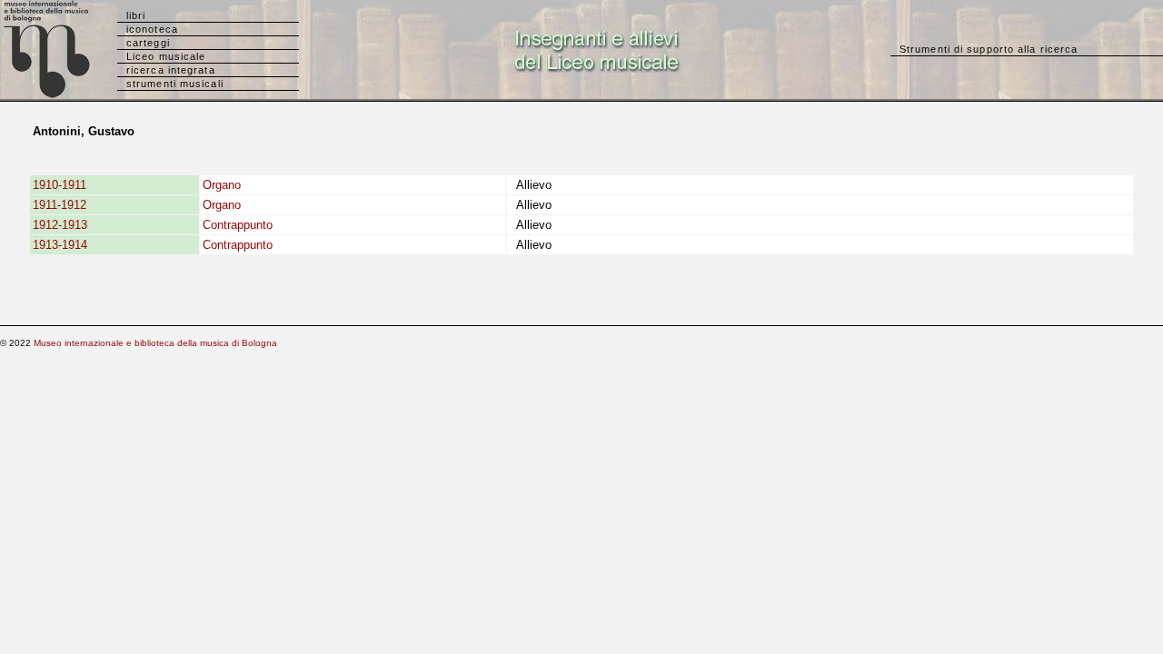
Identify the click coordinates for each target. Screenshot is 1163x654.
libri (136, 15)
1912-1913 (60, 225)
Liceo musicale (165, 56)
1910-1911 (59, 185)
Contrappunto (238, 225)
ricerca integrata (170, 69)
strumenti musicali (175, 83)
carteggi (148, 42)
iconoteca (152, 29)
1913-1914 (60, 245)
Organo (222, 185)
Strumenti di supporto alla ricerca (989, 49)
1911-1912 (59, 205)
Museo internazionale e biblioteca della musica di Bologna (155, 343)
